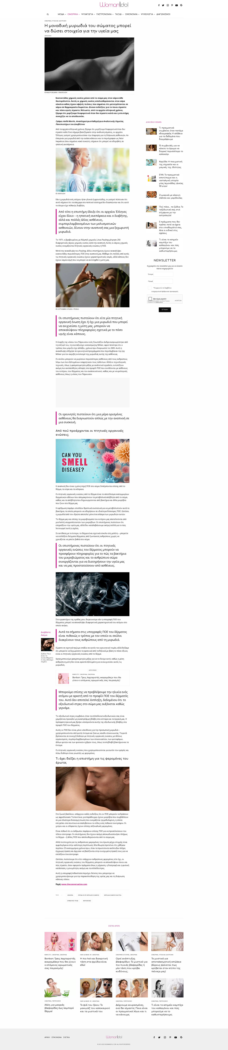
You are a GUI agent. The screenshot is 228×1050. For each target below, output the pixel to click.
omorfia (70, 895)
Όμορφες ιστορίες (122, 955)
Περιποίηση (56, 1001)
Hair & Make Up (86, 955)
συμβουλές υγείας (72, 901)
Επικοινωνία (57, 1037)
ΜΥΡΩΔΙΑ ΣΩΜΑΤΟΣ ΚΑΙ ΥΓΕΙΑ (112, 895)
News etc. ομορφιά (79, 674)
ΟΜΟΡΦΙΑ (48, 20)
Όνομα (150, 274)
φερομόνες (87, 901)
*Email (150, 281)
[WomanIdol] (114, 5)
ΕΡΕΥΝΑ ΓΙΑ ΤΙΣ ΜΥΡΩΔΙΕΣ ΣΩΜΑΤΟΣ (88, 895)
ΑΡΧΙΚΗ (47, 1037)
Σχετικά (66, 1037)
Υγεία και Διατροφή (59, 20)
